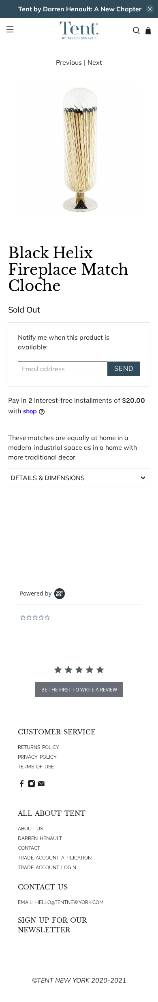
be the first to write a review (79, 689)
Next (95, 62)
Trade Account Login (47, 867)
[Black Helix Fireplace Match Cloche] (79, 150)
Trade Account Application (55, 858)
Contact (29, 848)
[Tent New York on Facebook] (22, 786)
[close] (150, 9)
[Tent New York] (79, 30)
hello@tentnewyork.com (69, 902)
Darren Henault (40, 838)
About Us (30, 829)
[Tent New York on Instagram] (31, 786)
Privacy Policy (37, 757)
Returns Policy (38, 747)
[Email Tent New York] (41, 786)
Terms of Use (36, 767)
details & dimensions (48, 478)
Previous (69, 62)
